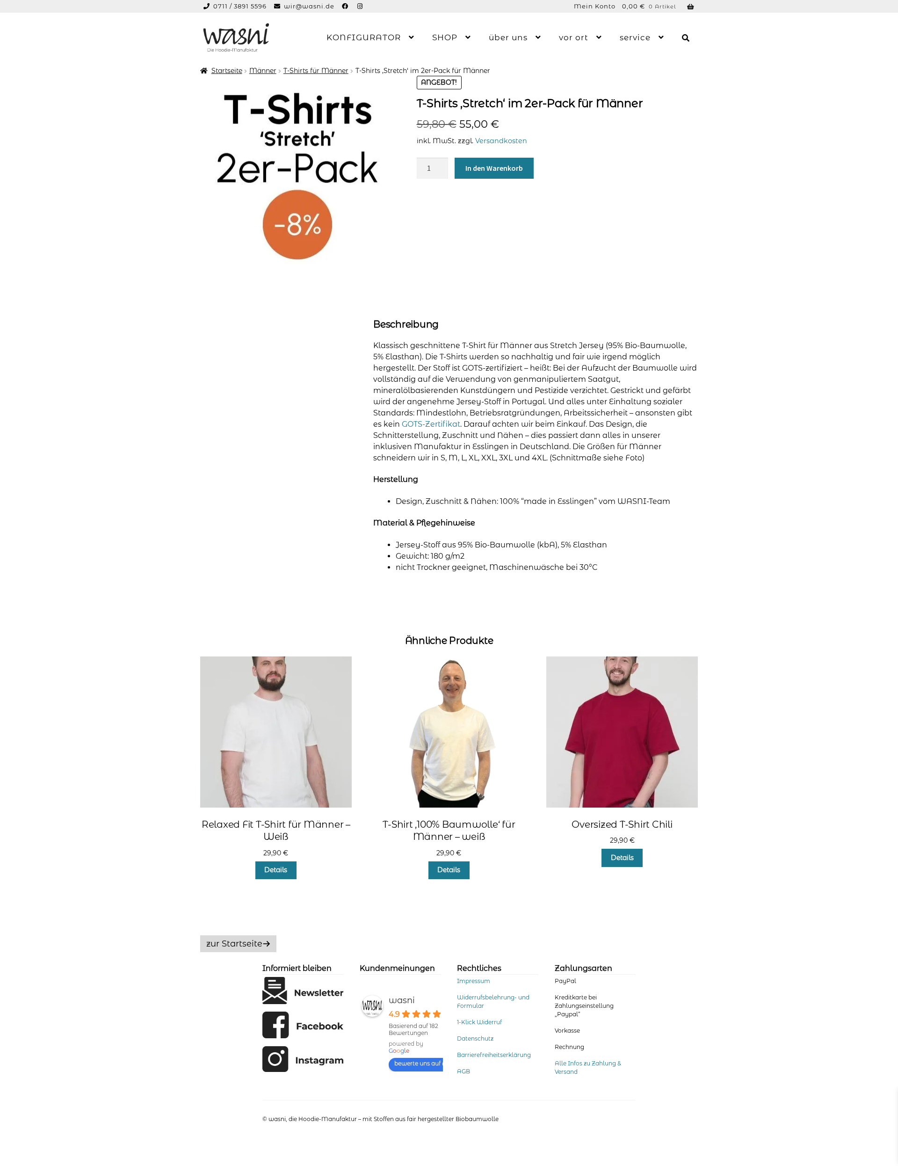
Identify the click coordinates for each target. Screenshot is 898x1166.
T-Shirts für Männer (315, 70)
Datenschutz (475, 1038)
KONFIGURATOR (363, 37)
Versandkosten (501, 141)
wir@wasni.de (309, 6)
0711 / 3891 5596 (240, 6)
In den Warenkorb (494, 168)
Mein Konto (595, 6)
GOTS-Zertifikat (431, 424)
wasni (402, 1000)
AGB (463, 1071)
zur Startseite (234, 944)
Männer (262, 70)
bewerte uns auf (417, 1063)
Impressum (473, 980)
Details (275, 870)
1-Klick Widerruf (479, 1022)
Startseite (226, 70)
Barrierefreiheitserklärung (494, 1054)
